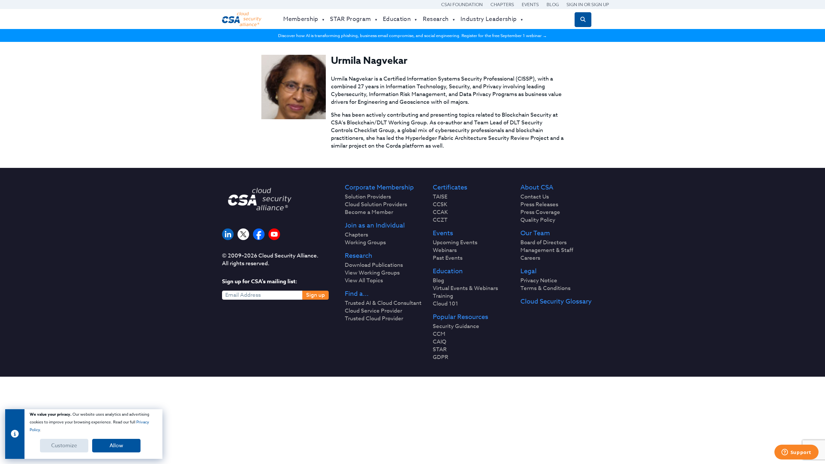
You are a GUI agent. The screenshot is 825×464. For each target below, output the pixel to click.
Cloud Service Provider (373, 311)
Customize (64, 446)
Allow (116, 446)
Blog (553, 4)
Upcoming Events (455, 243)
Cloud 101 (445, 304)
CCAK (440, 212)
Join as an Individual (375, 225)
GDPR (440, 357)
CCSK (440, 204)
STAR (440, 349)
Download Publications (374, 265)
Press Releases (539, 204)
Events (530, 4)
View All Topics (364, 281)
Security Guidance (456, 326)
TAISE (440, 197)
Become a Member (369, 212)
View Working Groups (372, 273)
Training (443, 296)
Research (358, 256)
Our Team (535, 233)
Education (448, 271)
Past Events (447, 258)
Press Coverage (540, 212)
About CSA (536, 187)
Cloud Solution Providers (376, 204)
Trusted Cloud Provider (374, 319)
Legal (528, 271)
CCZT (440, 220)
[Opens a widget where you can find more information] (796, 453)
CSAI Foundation (462, 4)
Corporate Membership (379, 187)
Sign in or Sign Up (588, 4)
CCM (439, 334)
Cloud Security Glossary (556, 301)
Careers (530, 258)
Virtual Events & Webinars (465, 288)
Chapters (502, 4)
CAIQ (439, 342)
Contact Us (534, 197)
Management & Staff (546, 250)
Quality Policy (537, 220)
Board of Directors (543, 243)
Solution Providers (368, 197)
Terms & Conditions (545, 288)
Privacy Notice (538, 281)
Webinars (445, 250)
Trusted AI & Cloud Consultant (383, 303)
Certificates (450, 187)
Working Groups (365, 243)
